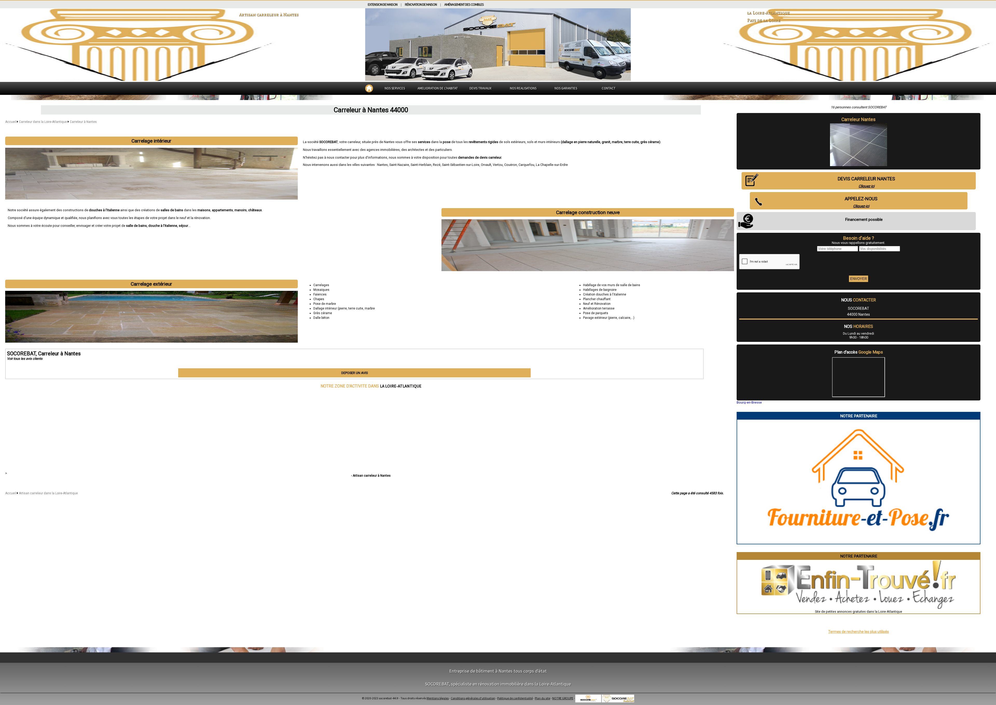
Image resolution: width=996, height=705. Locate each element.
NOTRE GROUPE (562, 698)
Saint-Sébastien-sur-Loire (460, 165)
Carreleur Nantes (858, 119)
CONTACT (608, 88)
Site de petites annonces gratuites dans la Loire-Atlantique (858, 612)
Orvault (486, 165)
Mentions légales (438, 698)
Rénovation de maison (421, 4)
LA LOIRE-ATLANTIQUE (400, 386)
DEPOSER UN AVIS (354, 373)
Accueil (10, 122)
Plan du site (542, 698)
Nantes (382, 165)
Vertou (498, 165)
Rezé (436, 165)
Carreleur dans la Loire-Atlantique (43, 122)
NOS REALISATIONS (523, 88)
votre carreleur (349, 142)
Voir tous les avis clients (25, 359)
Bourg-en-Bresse (749, 402)
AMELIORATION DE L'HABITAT (438, 88)
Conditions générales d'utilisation (473, 698)
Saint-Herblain (421, 165)
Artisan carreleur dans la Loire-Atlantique (48, 493)
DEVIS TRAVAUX (480, 88)
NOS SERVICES (395, 88)
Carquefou (526, 165)
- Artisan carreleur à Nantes (371, 475)
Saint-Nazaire (399, 165)
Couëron (510, 165)
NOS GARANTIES (566, 88)
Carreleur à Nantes (83, 122)
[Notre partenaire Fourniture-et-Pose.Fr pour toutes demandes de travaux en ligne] (859, 542)
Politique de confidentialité (515, 698)
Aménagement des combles (464, 4)
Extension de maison (382, 4)
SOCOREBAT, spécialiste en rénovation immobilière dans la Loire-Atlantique (498, 684)
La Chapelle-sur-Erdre (552, 165)
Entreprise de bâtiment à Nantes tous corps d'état (498, 671)
